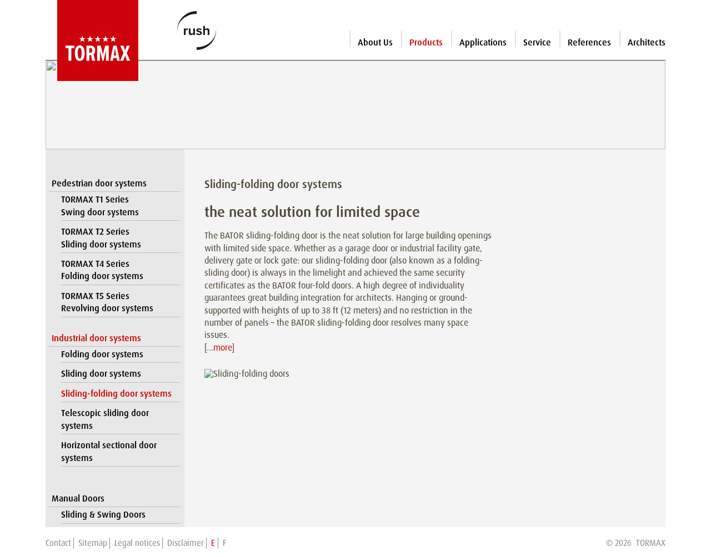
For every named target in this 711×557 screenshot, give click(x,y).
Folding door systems (102, 354)
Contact (58, 543)
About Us (375, 42)
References (589, 42)
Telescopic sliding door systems (105, 419)
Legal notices (137, 543)
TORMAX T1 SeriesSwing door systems (100, 205)
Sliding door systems (101, 373)
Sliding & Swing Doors (103, 514)
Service (537, 42)
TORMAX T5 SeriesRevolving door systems (107, 302)
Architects (646, 42)
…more (219, 347)
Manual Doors (78, 498)
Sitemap (92, 543)
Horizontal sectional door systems (109, 451)
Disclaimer (185, 543)
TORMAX (650, 543)
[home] (92, 40)
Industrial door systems (96, 338)
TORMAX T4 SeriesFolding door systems (102, 270)
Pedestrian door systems (99, 183)
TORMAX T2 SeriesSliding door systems (101, 238)
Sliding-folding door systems (116, 393)
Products (426, 42)
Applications (483, 42)
